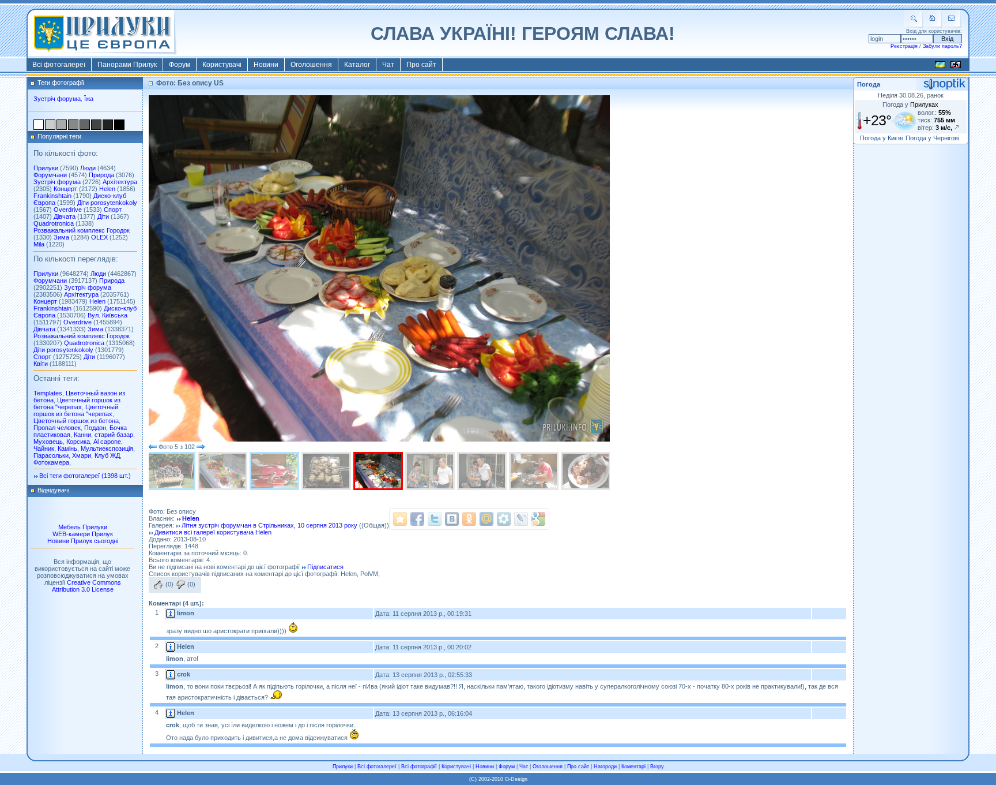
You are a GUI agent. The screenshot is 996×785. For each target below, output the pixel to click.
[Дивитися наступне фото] (201, 446)
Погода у (910, 104)
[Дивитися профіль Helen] (170, 646)
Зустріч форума (57, 98)
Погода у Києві (881, 137)
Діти (103, 216)
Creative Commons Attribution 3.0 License (86, 586)
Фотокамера (51, 462)
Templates (47, 393)
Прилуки (45, 168)
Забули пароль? (942, 46)
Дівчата (65, 216)
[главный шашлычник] (535, 471)
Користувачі (222, 65)
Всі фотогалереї (58, 65)
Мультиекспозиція (107, 448)
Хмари (81, 455)
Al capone (107, 441)
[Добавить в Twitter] (435, 519)
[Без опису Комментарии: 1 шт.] (172, 471)
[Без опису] (224, 471)
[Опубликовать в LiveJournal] (521, 519)
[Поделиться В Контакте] (452, 519)
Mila (38, 244)
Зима (61, 237)
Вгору (657, 766)
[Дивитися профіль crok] (170, 674)
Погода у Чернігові (932, 137)
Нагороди (605, 766)
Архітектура (120, 181)
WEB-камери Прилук (82, 533)
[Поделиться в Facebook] (417, 519)
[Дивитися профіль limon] (170, 613)
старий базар (114, 434)
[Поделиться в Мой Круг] (504, 519)
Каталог (357, 65)
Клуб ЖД (107, 455)
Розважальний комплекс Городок (81, 230)
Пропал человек (57, 427)
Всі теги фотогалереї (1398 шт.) (85, 475)
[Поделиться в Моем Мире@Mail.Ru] (486, 519)
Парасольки (51, 455)
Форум (179, 65)
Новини (266, 65)
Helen (107, 188)
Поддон (95, 427)
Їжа (88, 98)
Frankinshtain (52, 195)
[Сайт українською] (940, 66)
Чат (388, 65)
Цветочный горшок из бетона (76, 420)
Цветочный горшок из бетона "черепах (76, 403)
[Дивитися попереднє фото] (153, 446)
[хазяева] (431, 471)
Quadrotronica (53, 223)
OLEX (99, 237)
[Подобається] (158, 585)
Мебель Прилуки (82, 527)
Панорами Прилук (127, 65)
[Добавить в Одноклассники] (469, 519)
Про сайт (421, 65)
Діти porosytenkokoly (107, 202)
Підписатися (325, 566)
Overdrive (68, 209)
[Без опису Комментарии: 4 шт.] (275, 471)
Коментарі (633, 766)
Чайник (43, 448)
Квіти (40, 363)
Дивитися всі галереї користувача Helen (212, 532)
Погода (868, 84)
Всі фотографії (419, 766)
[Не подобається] (180, 585)
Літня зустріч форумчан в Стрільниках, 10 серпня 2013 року (269, 525)
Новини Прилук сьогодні (82, 540)
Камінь (67, 448)
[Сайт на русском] (955, 66)
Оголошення (311, 65)
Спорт (113, 209)
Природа (101, 174)
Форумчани (50, 174)
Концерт (65, 188)
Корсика (78, 441)
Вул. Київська (107, 315)
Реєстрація (904, 46)
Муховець (48, 441)
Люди (88, 168)
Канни (82, 434)
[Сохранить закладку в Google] (538, 519)
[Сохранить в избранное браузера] (400, 519)
